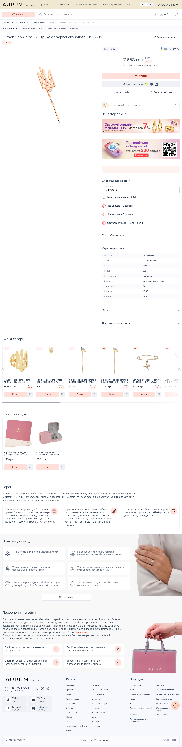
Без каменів (148, 255)
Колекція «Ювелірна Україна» (126, 105)
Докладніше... (82, 632)
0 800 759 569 (167, 4)
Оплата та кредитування (140, 694)
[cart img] (19, 360)
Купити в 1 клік (121, 92)
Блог (132, 704)
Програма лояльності (164, 699)
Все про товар (9, 28)
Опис (40, 28)
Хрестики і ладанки (74, 699)
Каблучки (70, 685)
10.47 (145, 291)
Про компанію (135, 685)
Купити (142, 75)
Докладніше (66, 597)
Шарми (69, 717)
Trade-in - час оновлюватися (167, 694)
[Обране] (154, 14)
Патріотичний (149, 260)
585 (144, 271)
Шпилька (95, 708)
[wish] (30, 394)
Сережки (95, 685)
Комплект (74, 28)
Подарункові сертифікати (76, 726)
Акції (132, 690)
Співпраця (160, 685)
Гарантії (133, 699)
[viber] (37, 689)
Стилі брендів (71, 713)
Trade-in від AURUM (112, 5)
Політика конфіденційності (141, 708)
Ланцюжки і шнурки (100, 690)
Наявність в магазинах (56, 28)
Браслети (70, 690)
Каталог (20, 14)
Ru (151, 5)
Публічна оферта (163, 704)
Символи (147, 281)
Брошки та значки (99, 713)
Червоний (147, 276)
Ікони (94, 717)
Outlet (68, 722)
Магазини (64, 5)
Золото (146, 266)
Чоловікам (96, 726)
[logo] (18, 4)
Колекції (95, 722)
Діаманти (96, 699)
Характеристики (27, 28)
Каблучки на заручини (101, 704)
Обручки (69, 708)
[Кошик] (177, 14)
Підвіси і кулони (98, 694)
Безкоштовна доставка (86, 5)
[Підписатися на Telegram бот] (141, 149)
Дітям (68, 731)
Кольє (68, 694)
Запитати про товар (166, 37)
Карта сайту (161, 715)
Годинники (70, 704)
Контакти (133, 715)
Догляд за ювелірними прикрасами (139, 720)
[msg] (175, 705)
